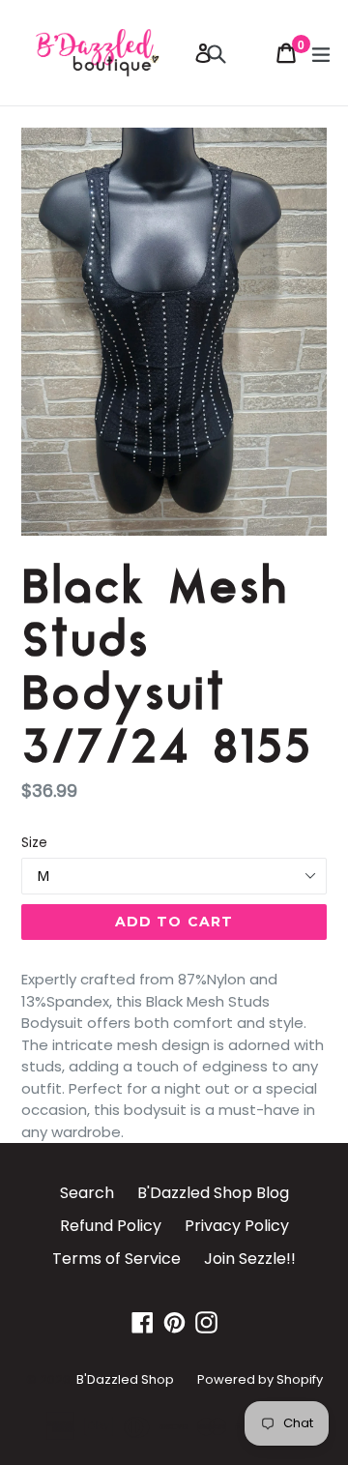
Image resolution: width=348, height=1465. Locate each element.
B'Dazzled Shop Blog (213, 1193)
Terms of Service (116, 1258)
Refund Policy (110, 1226)
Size (34, 842)
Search (87, 1193)
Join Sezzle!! (250, 1258)
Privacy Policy (237, 1226)
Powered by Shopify (260, 1379)
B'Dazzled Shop (125, 1379)
